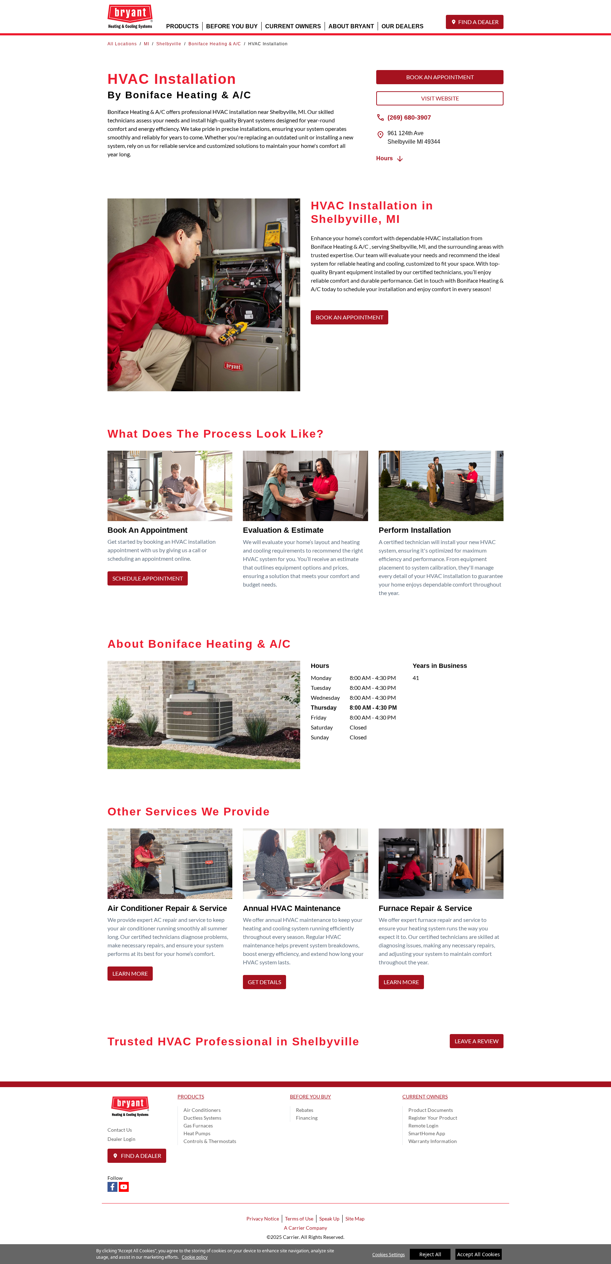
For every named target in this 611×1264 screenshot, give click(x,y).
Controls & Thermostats (210, 1141)
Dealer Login (121, 1139)
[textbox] (407, 268)
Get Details (264, 982)
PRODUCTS (182, 26)
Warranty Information (432, 1141)
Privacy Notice (262, 1219)
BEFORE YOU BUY (232, 26)
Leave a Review (477, 1041)
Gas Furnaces (198, 1125)
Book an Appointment (440, 77)
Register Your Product (432, 1118)
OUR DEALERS (403, 26)
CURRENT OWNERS (293, 26)
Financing (307, 1118)
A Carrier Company (305, 1228)
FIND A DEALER (478, 21)
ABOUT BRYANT (351, 26)
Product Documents (430, 1110)
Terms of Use (299, 1219)
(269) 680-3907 (409, 117)
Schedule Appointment (147, 578)
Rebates (304, 1110)
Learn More (130, 973)
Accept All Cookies (478, 1254)
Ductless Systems (202, 1118)
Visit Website (440, 98)
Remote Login (423, 1125)
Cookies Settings (388, 1255)
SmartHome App (426, 1133)
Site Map (355, 1219)
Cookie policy (195, 1257)
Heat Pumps (197, 1133)
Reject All (430, 1254)
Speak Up (329, 1219)
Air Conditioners (202, 1110)
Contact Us (119, 1130)
